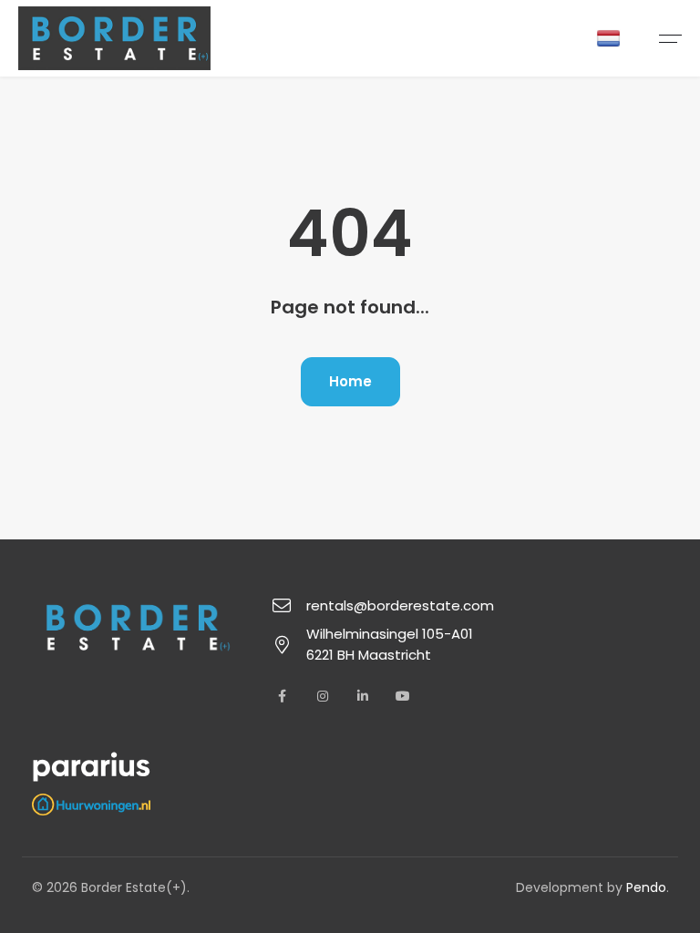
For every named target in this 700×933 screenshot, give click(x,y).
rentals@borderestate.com (400, 605)
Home (350, 381)
